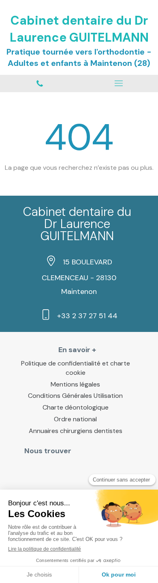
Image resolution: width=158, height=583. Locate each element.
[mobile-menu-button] (118, 83)
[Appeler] (39, 83)
